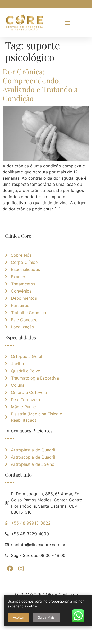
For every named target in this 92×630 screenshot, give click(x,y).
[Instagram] (21, 568)
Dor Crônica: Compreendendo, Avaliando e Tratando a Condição (40, 84)
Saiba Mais (46, 617)
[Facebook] (10, 568)
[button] (67, 22)
